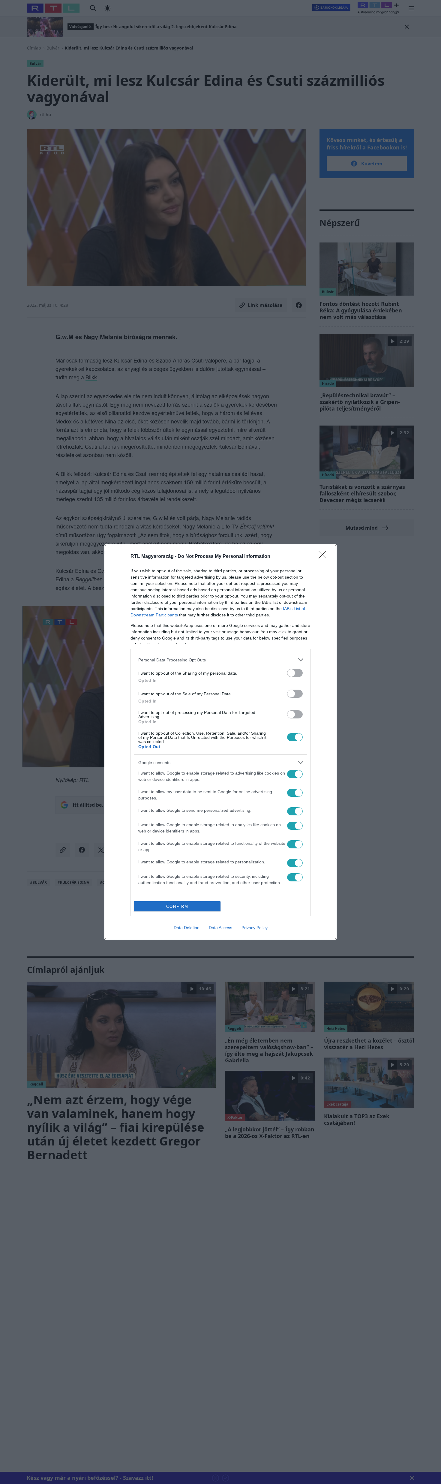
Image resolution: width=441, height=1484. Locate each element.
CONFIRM (177, 906)
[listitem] (220, 660)
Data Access (220, 927)
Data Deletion (187, 927)
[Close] (324, 556)
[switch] (295, 673)
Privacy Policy (255, 927)
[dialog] (220, 742)
